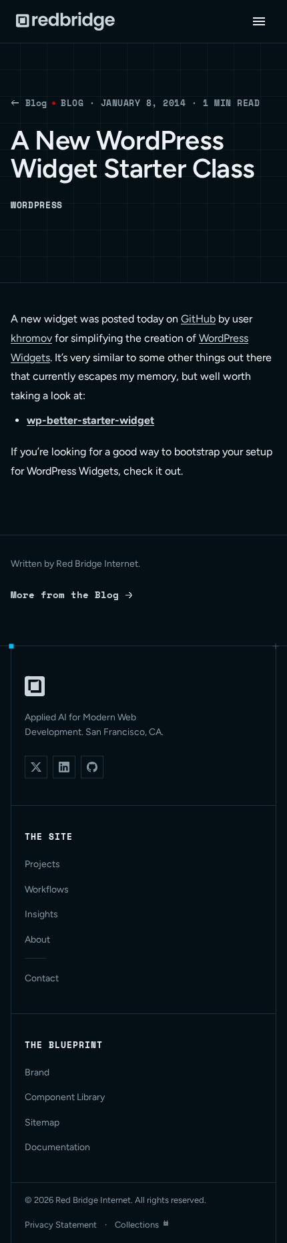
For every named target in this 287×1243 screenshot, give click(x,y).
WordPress (37, 205)
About (37, 939)
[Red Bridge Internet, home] (35, 686)
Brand (37, 1072)
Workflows (47, 889)
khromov (31, 338)
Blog (36, 102)
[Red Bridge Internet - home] (65, 21)
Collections (137, 1225)
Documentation (57, 1147)
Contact (42, 978)
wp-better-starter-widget (90, 420)
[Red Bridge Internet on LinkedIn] (64, 767)
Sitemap (42, 1122)
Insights (41, 914)
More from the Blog (65, 594)
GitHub (198, 318)
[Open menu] (259, 21)
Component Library (65, 1097)
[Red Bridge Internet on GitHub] (92, 767)
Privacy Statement (61, 1225)
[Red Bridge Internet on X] (36, 767)
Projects (42, 864)
